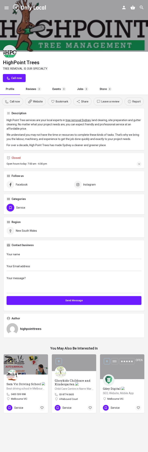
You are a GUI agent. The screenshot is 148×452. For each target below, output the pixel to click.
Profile (10, 89)
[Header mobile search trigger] (141, 7)
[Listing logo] (9, 51)
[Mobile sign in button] (123, 7)
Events (58, 89)
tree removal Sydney (78, 120)
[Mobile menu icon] (6, 8)
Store (105, 89)
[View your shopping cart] (132, 7)
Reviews (33, 89)
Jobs (82, 89)
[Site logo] (30, 7)
